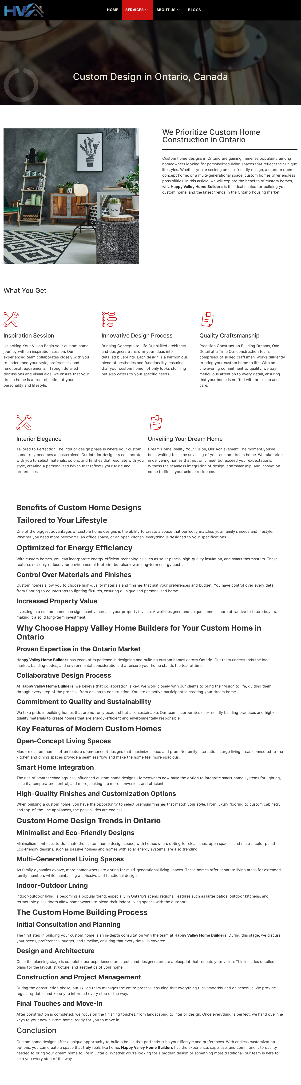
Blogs (194, 10)
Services (134, 10)
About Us (166, 10)
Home (112, 10)
